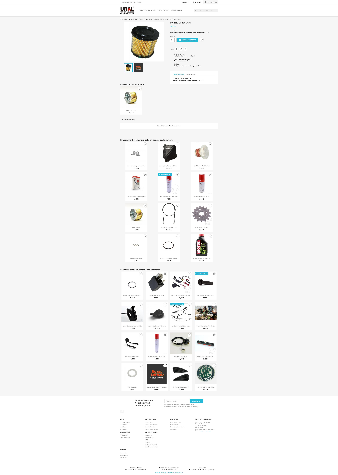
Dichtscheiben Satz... (136, 258)
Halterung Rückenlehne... (132, 356)
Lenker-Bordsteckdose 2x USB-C (181, 295)
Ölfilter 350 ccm (131, 110)
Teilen (176, 49)
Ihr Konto (174, 419)
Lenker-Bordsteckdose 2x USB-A (132, 326)
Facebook (122, 411)
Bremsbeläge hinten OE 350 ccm (157, 387)
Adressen (173, 429)
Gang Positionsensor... (181, 356)
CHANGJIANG (176, 10)
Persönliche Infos (175, 422)
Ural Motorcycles (147, 10)
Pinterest (185, 49)
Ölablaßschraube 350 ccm (201, 166)
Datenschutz (149, 437)
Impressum (148, 435)
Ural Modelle (124, 424)
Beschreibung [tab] (179, 74)
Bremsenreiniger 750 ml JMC (156, 356)
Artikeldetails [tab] (191, 74)
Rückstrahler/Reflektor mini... (205, 356)
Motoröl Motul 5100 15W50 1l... (201, 258)
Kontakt (147, 442)
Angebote (123, 457)
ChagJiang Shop (125, 437)
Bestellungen (174, 424)
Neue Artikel (123, 453)
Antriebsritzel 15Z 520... (202, 227)
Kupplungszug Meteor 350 (169, 227)
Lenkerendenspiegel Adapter (136, 166)
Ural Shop (123, 427)
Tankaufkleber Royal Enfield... (205, 387)
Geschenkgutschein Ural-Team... (205, 326)
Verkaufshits (124, 455)
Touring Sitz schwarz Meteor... (157, 326)
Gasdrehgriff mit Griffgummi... (206, 295)
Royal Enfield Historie (151, 429)
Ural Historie (124, 429)
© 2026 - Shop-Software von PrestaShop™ (169, 473)
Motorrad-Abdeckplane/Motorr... (169, 166)
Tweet (181, 49)
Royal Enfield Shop (150, 427)
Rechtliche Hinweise (151, 447)
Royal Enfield (163, 10)
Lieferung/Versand (151, 444)
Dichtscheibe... (132, 387)
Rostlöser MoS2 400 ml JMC (201, 196)
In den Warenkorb (187, 40)
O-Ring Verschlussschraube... (132, 295)
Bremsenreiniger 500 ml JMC (169, 196)
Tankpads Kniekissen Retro (181, 387)
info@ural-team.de (205, 431)
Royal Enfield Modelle (151, 424)
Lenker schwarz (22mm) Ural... (181, 326)
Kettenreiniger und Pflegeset (136, 196)
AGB (146, 440)
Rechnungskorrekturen (177, 427)
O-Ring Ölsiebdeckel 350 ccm (169, 258)
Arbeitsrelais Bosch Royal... (157, 295)
